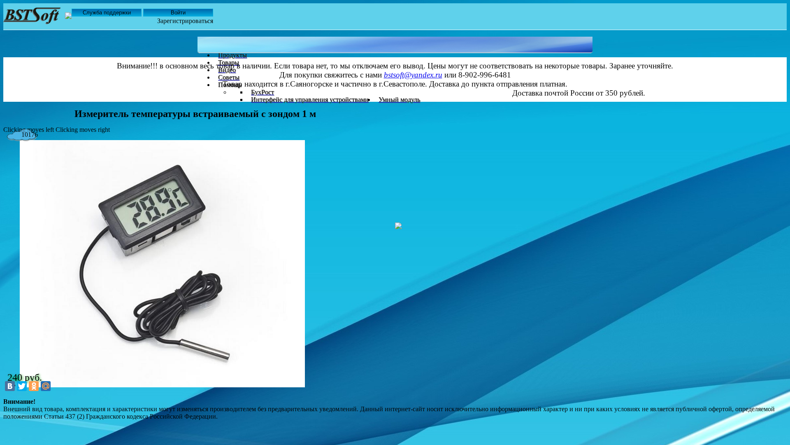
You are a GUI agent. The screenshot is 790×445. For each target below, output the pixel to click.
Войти (178, 12)
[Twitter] (22, 386)
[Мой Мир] (46, 386)
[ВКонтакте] (10, 386)
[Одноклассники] (34, 386)
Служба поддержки (107, 12)
